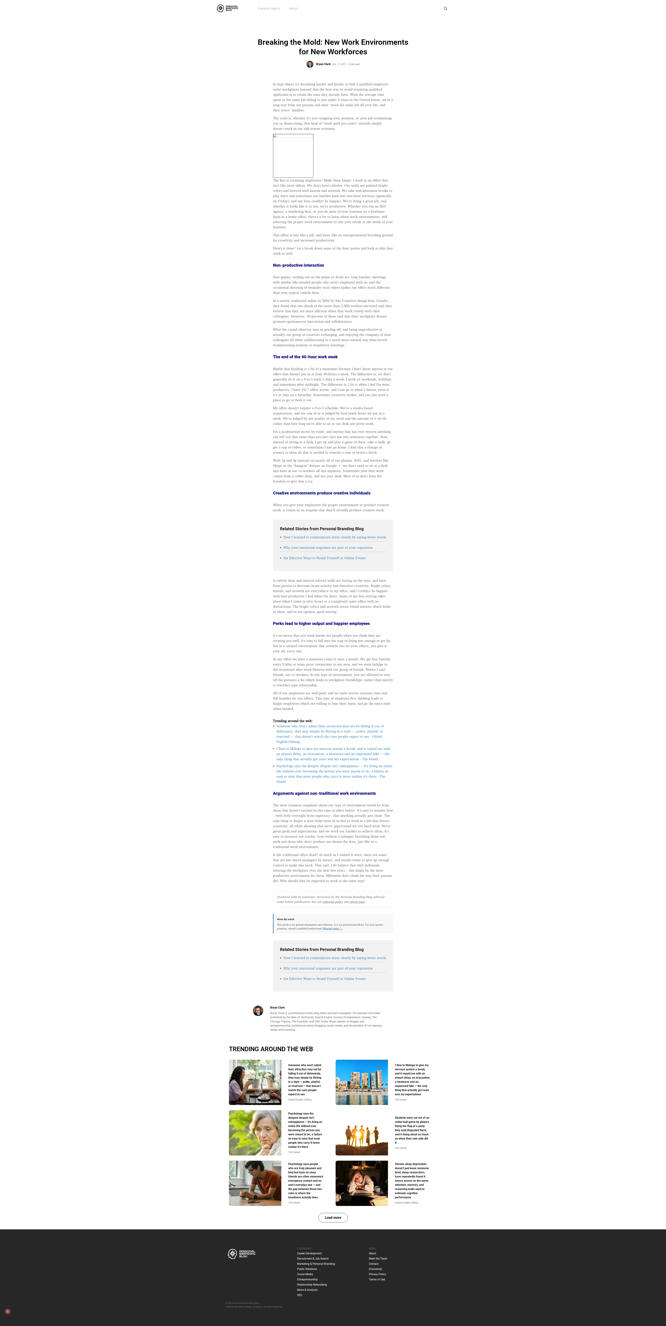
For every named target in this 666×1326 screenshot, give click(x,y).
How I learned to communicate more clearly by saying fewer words (334, 537)
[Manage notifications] (7, 1311)
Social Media (305, 1274)
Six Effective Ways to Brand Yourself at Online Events (324, 558)
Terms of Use (377, 1279)
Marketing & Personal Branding (316, 1263)
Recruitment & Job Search (313, 1258)
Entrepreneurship (307, 1279)
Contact (373, 1263)
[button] (333, 1217)
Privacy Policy (377, 1274)
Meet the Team (378, 1258)
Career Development (309, 1253)
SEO (299, 1295)
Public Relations (307, 1269)
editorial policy (333, 902)
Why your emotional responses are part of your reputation (328, 547)
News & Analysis (307, 1289)
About (293, 8)
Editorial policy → (332, 928)
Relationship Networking (312, 1284)
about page (357, 902)
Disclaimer (375, 1269)
